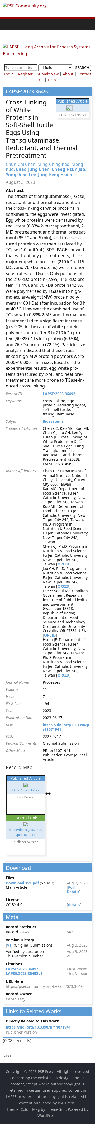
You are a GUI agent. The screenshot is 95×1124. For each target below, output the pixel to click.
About (68, 73)
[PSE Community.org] (8, 24)
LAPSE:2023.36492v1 (24, 973)
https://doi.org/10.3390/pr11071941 (66, 727)
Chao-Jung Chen (33, 169)
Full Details (73, 889)
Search (82, 67)
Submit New (48, 73)
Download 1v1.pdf (22, 882)
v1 (9, 945)
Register (25, 73)
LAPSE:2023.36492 (59, 393)
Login (9, 73)
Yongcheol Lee (21, 174)
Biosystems (53, 421)
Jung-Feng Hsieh (55, 174)
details (74, 904)
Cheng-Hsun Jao (68, 169)
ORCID (63, 563)
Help (52, 79)
